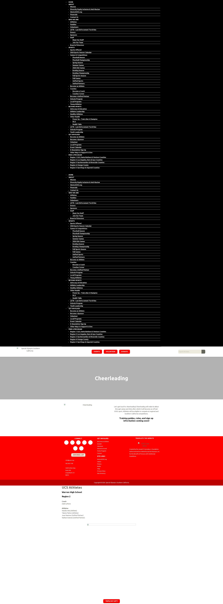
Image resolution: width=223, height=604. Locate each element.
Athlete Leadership (77, 111)
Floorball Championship (81, 60)
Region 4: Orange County (79, 165)
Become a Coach (79, 91)
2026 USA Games (79, 68)
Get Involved (74, 134)
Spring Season (78, 63)
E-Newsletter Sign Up (78, 150)
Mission (73, 7)
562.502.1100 (69, 463)
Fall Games (77, 78)
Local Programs (76, 101)
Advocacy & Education (78, 109)
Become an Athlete (77, 86)
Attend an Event (102, 448)
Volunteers (74, 27)
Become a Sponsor (77, 139)
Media (99, 466)
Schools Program (76, 99)
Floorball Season (79, 57)
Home (71, 2)
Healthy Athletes (76, 114)
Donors (73, 32)
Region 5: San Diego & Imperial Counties (85, 168)
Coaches (73, 89)
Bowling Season (78, 70)
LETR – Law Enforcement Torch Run (83, 30)
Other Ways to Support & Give (81, 152)
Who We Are (74, 19)
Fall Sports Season (79, 76)
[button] (111, 172)
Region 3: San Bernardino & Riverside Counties (87, 162)
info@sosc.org (70, 460)
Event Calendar (76, 147)
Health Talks (77, 124)
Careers (99, 453)
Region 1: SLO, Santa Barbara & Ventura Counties (88, 157)
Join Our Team (78, 42)
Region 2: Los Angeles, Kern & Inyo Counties (86, 160)
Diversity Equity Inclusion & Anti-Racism (85, 9)
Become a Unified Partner (79, 96)
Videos (99, 461)
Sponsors (73, 35)
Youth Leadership (76, 132)
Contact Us (74, 17)
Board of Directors (77, 45)
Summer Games (78, 65)
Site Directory (101, 473)
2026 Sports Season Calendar (81, 52)
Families (73, 24)
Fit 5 (74, 122)
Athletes (73, 22)
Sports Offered (75, 50)
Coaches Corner (78, 94)
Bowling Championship (81, 73)
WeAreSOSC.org (76, 12)
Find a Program (75, 155)
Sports (72, 47)
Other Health (75, 117)
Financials (73, 14)
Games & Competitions (78, 55)
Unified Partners (79, 83)
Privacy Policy (101, 471)
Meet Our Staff (78, 40)
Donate (99, 444)
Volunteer (74, 142)
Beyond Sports (75, 106)
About (71, 4)
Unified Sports (78, 81)
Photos (99, 464)
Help (98, 468)
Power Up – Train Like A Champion (85, 119)
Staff (72, 37)
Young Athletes (76, 104)
